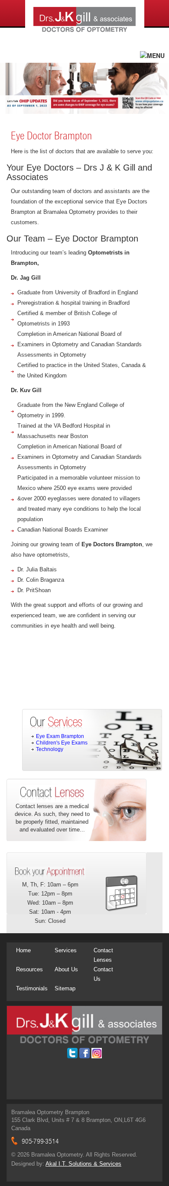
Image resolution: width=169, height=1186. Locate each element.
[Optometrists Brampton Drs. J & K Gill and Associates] (84, 20)
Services (66, 950)
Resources (29, 969)
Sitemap (65, 988)
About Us (66, 969)
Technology (49, 749)
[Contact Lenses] (52, 793)
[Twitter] (72, 1053)
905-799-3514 (40, 1141)
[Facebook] (84, 1053)
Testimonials (32, 988)
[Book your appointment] (50, 872)
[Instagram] (96, 1053)
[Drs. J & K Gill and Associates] (84, 1024)
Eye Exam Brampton (60, 736)
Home (23, 950)
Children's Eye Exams (62, 743)
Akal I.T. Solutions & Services (83, 1163)
